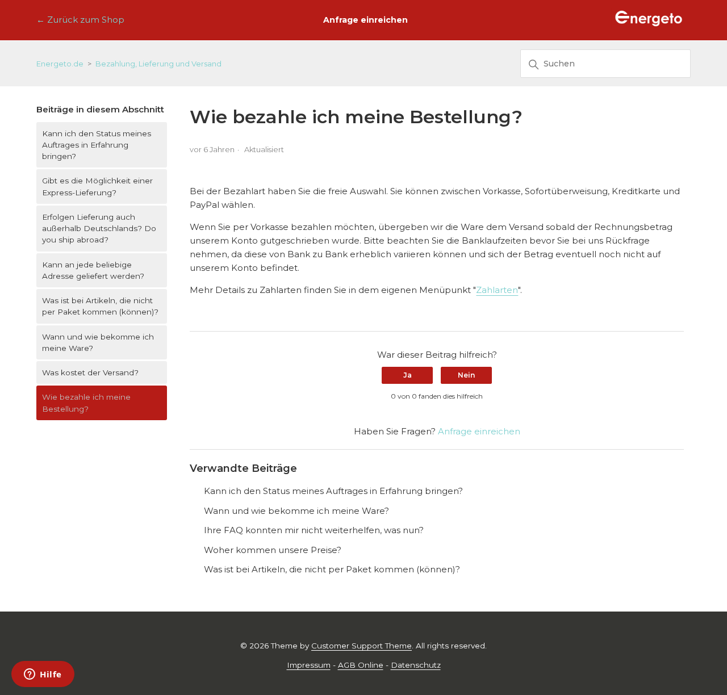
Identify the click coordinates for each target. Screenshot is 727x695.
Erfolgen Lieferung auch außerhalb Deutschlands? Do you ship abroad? (99, 228)
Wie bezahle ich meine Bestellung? (86, 402)
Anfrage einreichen (365, 20)
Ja (407, 375)
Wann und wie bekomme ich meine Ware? (98, 342)
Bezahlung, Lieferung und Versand (158, 63)
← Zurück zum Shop (80, 19)
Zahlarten (497, 289)
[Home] (649, 25)
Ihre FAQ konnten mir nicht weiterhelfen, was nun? (314, 530)
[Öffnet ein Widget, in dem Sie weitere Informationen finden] (42, 675)
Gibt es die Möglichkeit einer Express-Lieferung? (97, 186)
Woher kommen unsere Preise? (272, 550)
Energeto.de (59, 63)
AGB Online (360, 664)
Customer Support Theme (361, 645)
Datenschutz (416, 664)
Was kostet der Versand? (90, 372)
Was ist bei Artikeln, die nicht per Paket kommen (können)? (100, 306)
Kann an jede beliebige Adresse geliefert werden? (93, 270)
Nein (466, 375)
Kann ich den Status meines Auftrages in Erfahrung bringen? (96, 145)
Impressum (309, 664)
